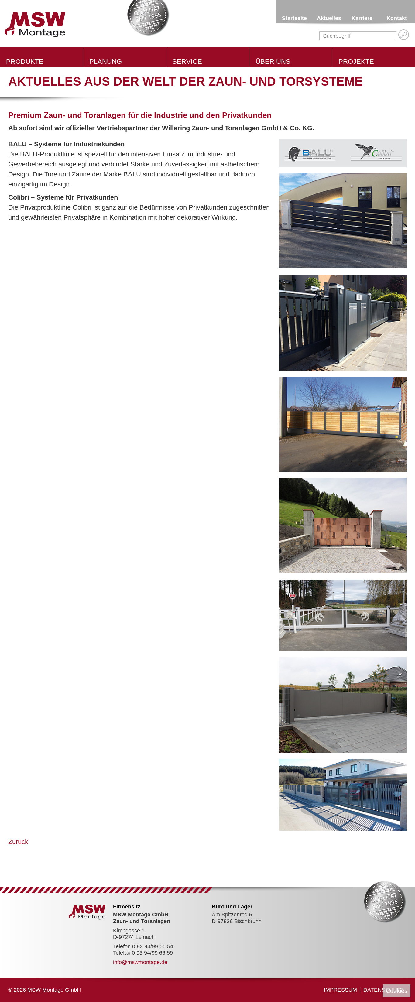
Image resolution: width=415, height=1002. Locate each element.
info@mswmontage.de (140, 962)
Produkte (24, 61)
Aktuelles (329, 18)
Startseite (294, 18)
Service (187, 61)
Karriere (362, 18)
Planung (105, 61)
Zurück (18, 842)
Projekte (356, 61)
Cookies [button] (396, 990)
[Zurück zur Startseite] (35, 24)
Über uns (273, 61)
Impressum (340, 990)
